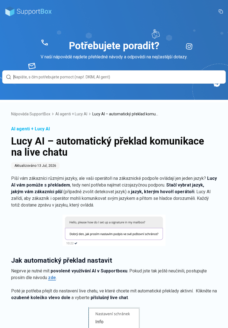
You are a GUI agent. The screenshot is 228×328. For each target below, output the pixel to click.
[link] (125, 114)
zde (52, 277)
